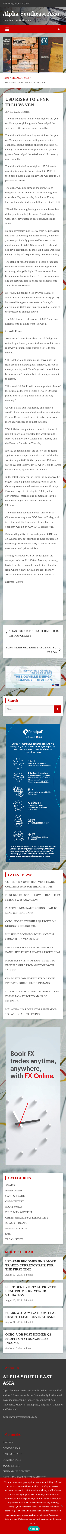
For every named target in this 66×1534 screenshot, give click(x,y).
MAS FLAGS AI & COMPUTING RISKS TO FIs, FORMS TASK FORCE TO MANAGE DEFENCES (32, 996)
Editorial (25, 112)
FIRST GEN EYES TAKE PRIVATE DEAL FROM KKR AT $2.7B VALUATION (30, 1291)
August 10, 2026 (13, 1322)
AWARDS (10, 1185)
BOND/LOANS (13, 1190)
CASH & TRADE (15, 1196)
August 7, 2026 (13, 1348)
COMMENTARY (14, 1201)
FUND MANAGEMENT (18, 1212)
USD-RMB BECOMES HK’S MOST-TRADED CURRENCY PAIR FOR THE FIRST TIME (30, 1265)
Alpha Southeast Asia (31, 13)
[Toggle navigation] (7, 29)
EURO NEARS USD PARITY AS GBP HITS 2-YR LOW (31, 650)
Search (57, 709)
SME (8, 1234)
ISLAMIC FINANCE (16, 1223)
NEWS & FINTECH (16, 1228)
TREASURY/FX (14, 1239)
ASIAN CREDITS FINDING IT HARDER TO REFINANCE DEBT (34, 633)
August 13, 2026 (13, 1274)
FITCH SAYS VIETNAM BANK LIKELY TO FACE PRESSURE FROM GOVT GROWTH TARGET (30, 965)
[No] (61, 1505)
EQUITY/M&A (13, 1206)
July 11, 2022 (12, 112)
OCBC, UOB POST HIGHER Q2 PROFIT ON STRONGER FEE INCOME (28, 1338)
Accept (34, 1528)
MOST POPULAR (19, 1252)
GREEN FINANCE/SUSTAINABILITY (26, 1217)
